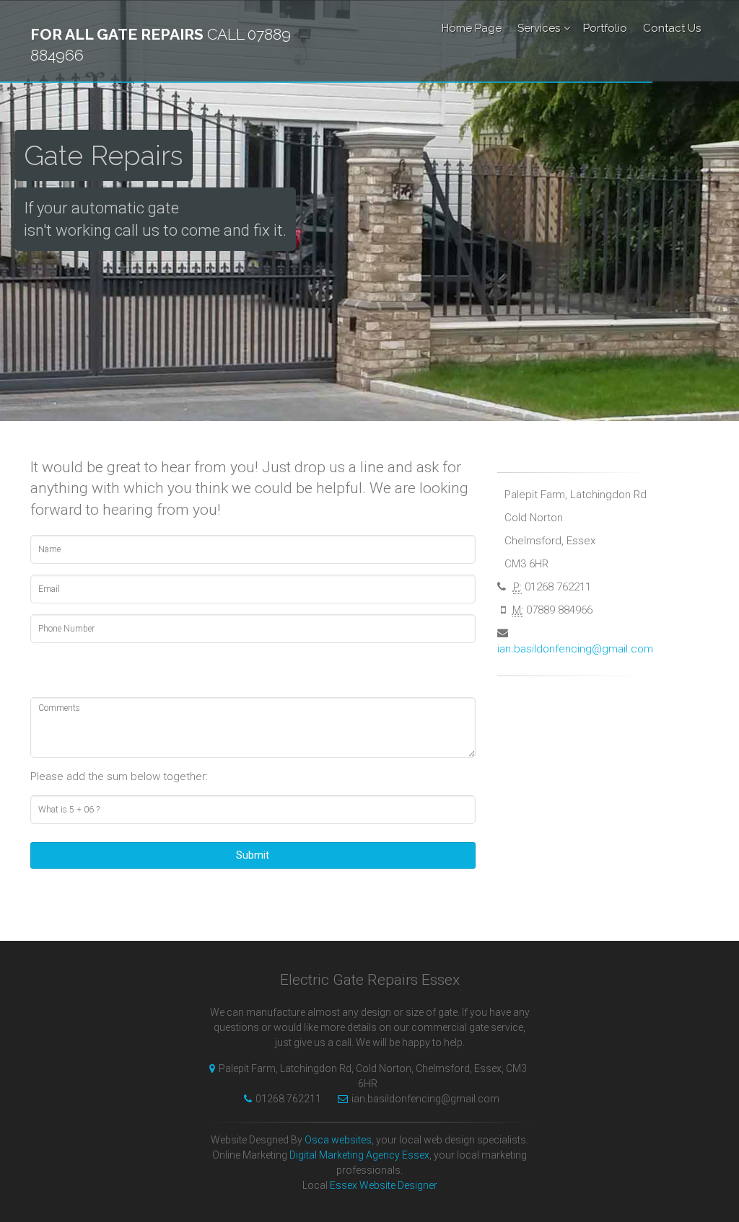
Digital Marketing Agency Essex (359, 1155)
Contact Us (672, 28)
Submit (252, 855)
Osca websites (338, 1140)
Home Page (472, 28)
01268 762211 (288, 1098)
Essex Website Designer (383, 1185)
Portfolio (605, 28)
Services (538, 28)
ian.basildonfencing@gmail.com (575, 648)
